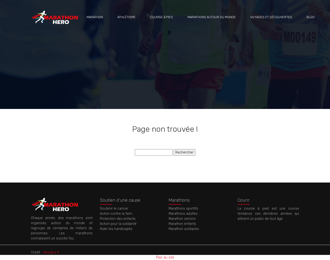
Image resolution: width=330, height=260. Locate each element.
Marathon (94, 17)
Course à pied (161, 17)
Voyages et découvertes (271, 17)
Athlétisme (126, 17)
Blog (311, 17)
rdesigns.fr (51, 252)
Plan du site (165, 257)
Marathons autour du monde (211, 17)
